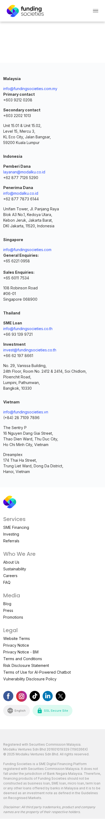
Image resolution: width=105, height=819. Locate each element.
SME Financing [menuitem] (16, 527)
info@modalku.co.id (20, 193)
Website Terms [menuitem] (16, 638)
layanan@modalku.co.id (24, 172)
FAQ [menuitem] (6, 582)
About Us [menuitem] (11, 562)
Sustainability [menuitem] (14, 569)
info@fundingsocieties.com (27, 249)
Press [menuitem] (8, 610)
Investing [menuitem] (11, 534)
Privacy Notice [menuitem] (16, 645)
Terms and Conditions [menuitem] (22, 658)
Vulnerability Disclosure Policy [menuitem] (30, 679)
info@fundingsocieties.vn (25, 412)
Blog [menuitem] (7, 603)
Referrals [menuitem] (11, 541)
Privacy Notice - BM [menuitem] (20, 652)
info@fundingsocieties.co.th (27, 328)
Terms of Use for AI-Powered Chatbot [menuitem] (37, 672)
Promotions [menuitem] (13, 617)
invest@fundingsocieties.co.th (29, 350)
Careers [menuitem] (10, 575)
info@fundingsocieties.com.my (30, 88)
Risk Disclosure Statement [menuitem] (26, 665)
